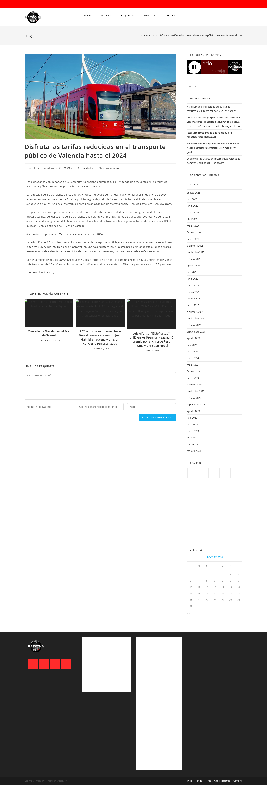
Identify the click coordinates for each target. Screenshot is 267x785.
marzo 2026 (193, 225)
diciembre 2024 (195, 311)
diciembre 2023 (195, 384)
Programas (212, 780)
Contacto (237, 780)
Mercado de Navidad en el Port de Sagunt (49, 333)
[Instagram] (215, 473)
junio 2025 (192, 278)
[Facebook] (204, 473)
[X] (192, 473)
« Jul (189, 613)
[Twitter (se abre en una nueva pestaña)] (27, 4)
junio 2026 (192, 205)
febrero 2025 (194, 298)
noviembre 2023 (195, 391)
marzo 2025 (193, 292)
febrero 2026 (194, 232)
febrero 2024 (194, 371)
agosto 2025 (193, 265)
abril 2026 (192, 219)
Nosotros (225, 780)
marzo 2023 (193, 444)
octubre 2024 (194, 325)
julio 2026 (192, 199)
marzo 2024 (193, 364)
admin (33, 168)
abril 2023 (192, 437)
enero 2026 (193, 239)
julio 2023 (192, 417)
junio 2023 (192, 424)
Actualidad (84, 168)
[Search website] (83, 29)
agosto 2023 (193, 411)
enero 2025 (193, 305)
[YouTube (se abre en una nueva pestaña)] (41, 4)
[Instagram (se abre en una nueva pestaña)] (36, 4)
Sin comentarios (109, 168)
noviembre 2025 (195, 252)
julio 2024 (192, 345)
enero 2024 (193, 378)
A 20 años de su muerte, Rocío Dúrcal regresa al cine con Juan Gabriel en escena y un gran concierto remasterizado (100, 337)
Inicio (189, 780)
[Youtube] (226, 473)
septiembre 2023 (196, 404)
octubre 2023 (194, 398)
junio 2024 (192, 351)
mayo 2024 (193, 358)
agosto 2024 (193, 338)
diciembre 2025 (195, 245)
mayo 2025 (193, 285)
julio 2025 (192, 272)
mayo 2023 (193, 431)
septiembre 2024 (196, 331)
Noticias (199, 780)
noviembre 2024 (195, 318)
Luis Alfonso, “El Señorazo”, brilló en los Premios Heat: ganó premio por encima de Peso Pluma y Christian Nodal (151, 339)
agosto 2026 (193, 192)
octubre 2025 (194, 259)
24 (191, 599)
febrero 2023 (194, 450)
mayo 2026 (193, 212)
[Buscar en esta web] (214, 86)
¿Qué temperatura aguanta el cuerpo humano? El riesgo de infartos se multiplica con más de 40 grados (213, 148)
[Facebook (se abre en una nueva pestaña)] (31, 4)
